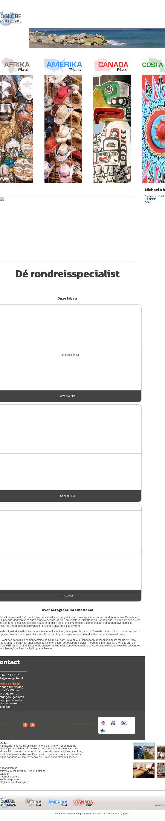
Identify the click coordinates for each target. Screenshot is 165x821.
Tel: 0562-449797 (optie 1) (116, 813)
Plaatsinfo (150, 198)
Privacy (97, 813)
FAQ (57, 813)
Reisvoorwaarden (70, 813)
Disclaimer (86, 813)
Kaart (148, 201)
